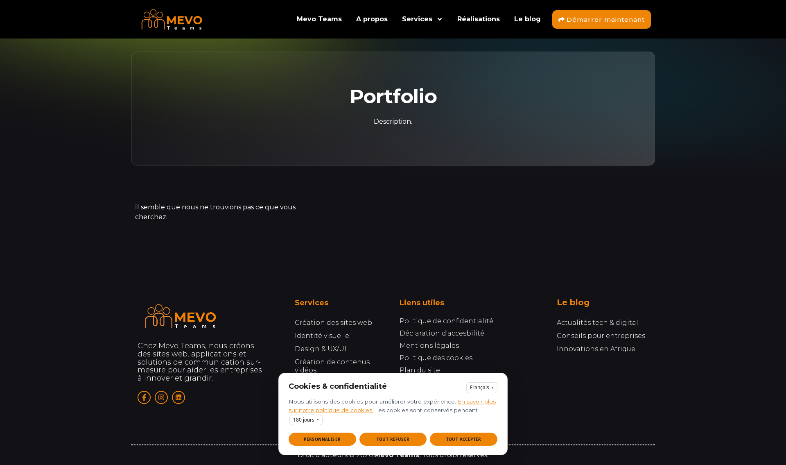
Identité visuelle (322, 336)
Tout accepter (463, 439)
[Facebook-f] (144, 397)
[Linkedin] (178, 397)
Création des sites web (333, 323)
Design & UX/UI (320, 349)
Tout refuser (393, 439)
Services (417, 19)
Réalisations (478, 19)
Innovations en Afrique (596, 349)
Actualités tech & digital (597, 323)
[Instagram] (161, 397)
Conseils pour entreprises (601, 336)
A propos (372, 19)
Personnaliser (322, 439)
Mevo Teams (319, 19)
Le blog (527, 19)
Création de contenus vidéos (332, 366)
